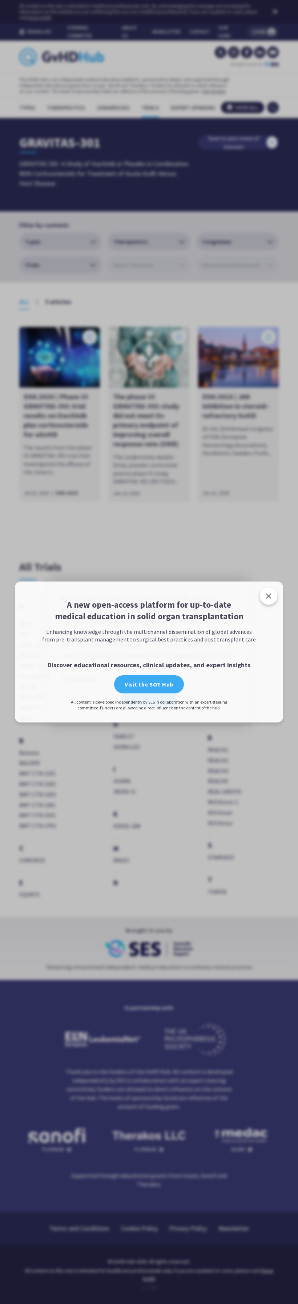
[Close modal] (268, 550)
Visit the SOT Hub (149, 730)
